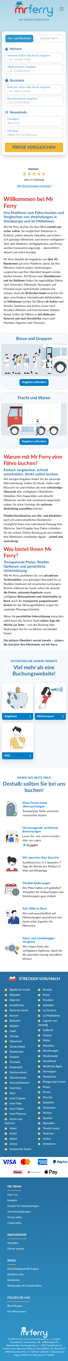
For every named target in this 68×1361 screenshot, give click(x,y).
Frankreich (16, 1067)
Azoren (13, 1015)
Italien (13, 1138)
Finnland (15, 1062)
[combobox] (34, 60)
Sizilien (47, 1112)
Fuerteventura (18, 1072)
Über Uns (12, 1194)
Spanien (48, 1118)
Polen (46, 1087)
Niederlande (50, 1056)
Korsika (47, 989)
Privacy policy (14, 1217)
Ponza (46, 1092)
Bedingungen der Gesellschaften (24, 1285)
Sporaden (48, 1123)
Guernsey (16, 1088)
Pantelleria (49, 1076)
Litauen (47, 1035)
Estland (14, 1057)
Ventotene (49, 1144)
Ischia (13, 1133)
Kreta (46, 995)
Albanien (14, 995)
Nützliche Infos (15, 1274)
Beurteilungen (14, 1306)
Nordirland (49, 1061)
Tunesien (48, 1133)
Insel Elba (16, 1103)
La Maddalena (51, 1015)
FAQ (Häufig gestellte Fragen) (23, 1269)
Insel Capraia (17, 1098)
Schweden (49, 1107)
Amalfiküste (16, 1005)
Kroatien (48, 1000)
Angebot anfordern (34, 382)
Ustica (47, 1138)
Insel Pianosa (18, 1113)
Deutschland (17, 1046)
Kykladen (48, 1005)
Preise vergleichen (34, 147)
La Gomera (49, 1010)
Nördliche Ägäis (52, 1066)
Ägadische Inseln (19, 989)
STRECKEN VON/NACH (39, 979)
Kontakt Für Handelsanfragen (23, 1206)
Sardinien (48, 1102)
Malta (46, 1040)
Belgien (14, 1026)
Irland (13, 1128)
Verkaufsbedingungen (19, 1211)
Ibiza (12, 1093)
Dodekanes (17, 1051)
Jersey (14, 1144)
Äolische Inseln (18, 1010)
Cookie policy (14, 1223)
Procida (47, 1097)
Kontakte (12, 1200)
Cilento (14, 1036)
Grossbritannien (19, 1082)
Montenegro (50, 1050)
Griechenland (18, 1077)
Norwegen (49, 1071)
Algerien (14, 1000)
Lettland (48, 1030)
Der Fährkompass (16, 1311)
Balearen (15, 1020)
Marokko (48, 1045)
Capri (13, 1031)
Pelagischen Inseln (54, 1081)
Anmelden (12, 1243)
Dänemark (16, 1041)
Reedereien (13, 1280)
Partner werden (15, 1248)
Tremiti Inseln (51, 1128)
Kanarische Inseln (20, 1149)
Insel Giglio (17, 1108)
